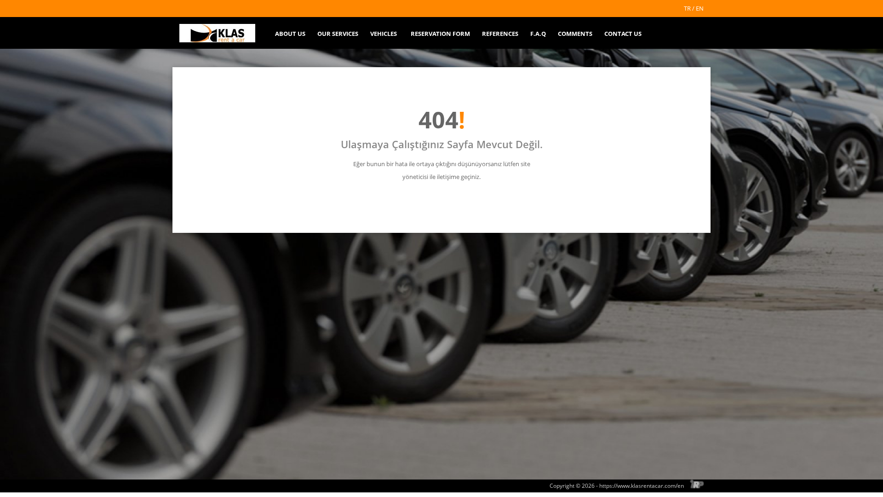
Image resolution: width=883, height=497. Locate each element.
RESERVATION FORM (440, 33)
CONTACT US (623, 33)
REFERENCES (500, 33)
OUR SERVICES (337, 33)
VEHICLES (383, 33)
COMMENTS (575, 33)
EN (700, 8)
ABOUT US (290, 33)
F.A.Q (538, 33)
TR (687, 8)
